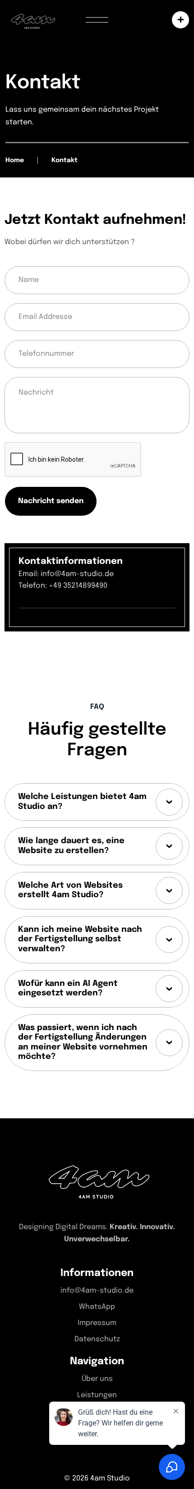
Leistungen (97, 1395)
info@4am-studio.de (97, 1290)
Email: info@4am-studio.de (66, 574)
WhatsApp (97, 1307)
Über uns (97, 1379)
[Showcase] (178, 20)
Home (14, 160)
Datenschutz (97, 1339)
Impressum (97, 1323)
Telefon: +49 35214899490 (62, 586)
